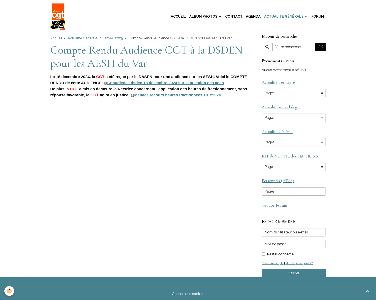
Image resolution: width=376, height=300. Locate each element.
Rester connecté (280, 254)
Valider (293, 273)
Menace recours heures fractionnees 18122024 (177, 95)
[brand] (58, 16)
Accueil (178, 16)
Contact (233, 16)
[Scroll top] (367, 291)
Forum (317, 16)
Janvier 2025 (113, 38)
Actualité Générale (284, 16)
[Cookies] (9, 291)
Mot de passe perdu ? (299, 263)
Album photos (203, 16)
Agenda (253, 16)
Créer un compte (273, 263)
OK (320, 47)
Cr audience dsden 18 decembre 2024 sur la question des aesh (165, 83)
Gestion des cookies (188, 294)
